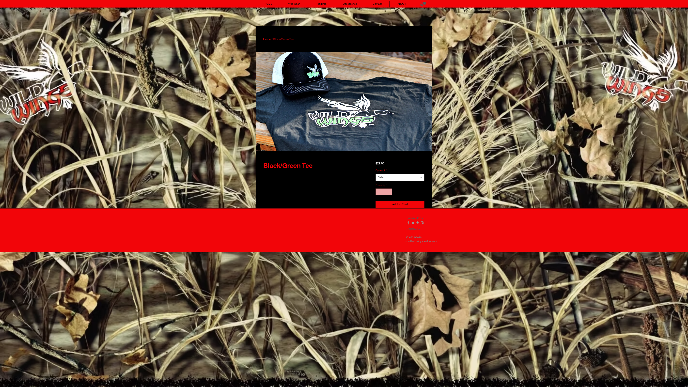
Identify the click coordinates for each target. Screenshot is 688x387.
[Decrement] (378, 192)
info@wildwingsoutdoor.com (421, 241)
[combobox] (400, 177)
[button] (423, 4)
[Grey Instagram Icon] (422, 223)
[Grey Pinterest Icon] (418, 223)
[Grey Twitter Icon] (413, 223)
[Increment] (389, 192)
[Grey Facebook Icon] (408, 223)
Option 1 (381, 170)
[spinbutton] (384, 192)
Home (267, 39)
